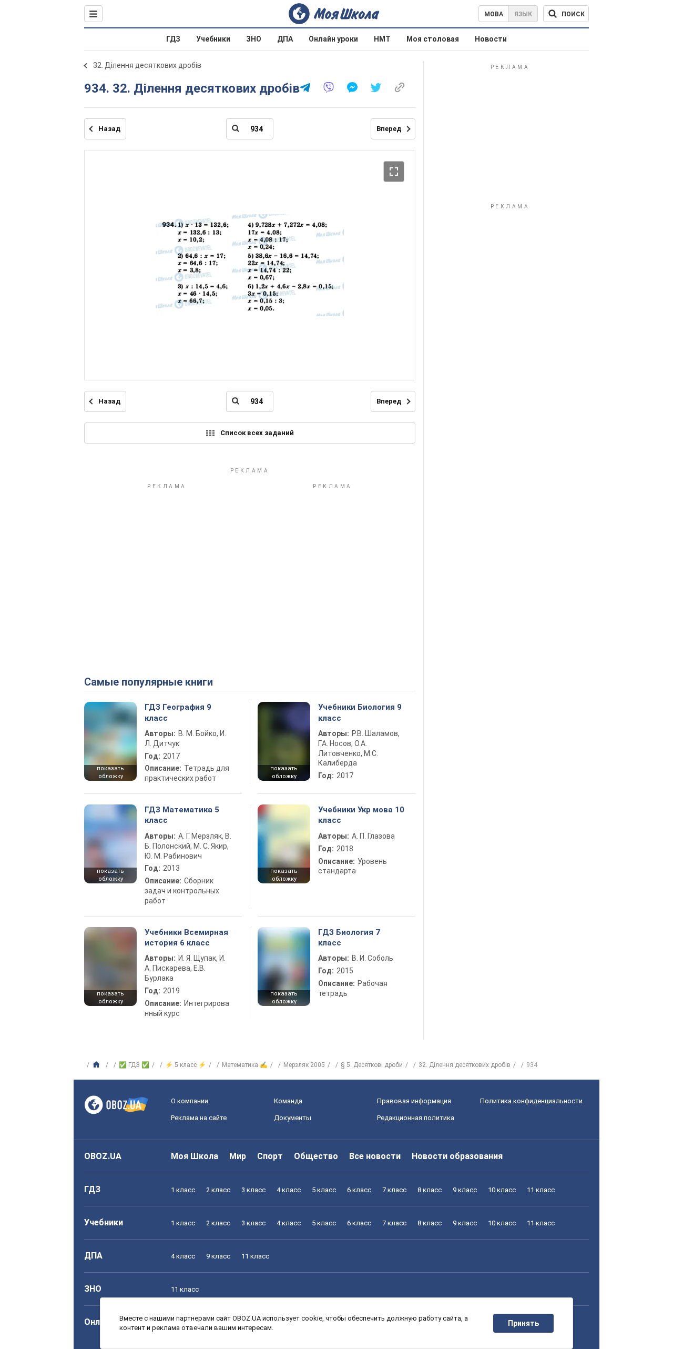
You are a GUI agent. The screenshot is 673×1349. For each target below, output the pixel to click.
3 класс (253, 1190)
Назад (109, 129)
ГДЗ (173, 39)
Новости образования (457, 1156)
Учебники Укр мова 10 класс (361, 815)
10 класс (502, 1190)
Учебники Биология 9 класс (360, 712)
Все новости (375, 1156)
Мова (493, 14)
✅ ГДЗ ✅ (134, 1065)
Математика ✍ (245, 1065)
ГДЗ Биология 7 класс (349, 938)
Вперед (388, 129)
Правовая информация (414, 1101)
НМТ (382, 39)
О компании (189, 1101)
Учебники (213, 39)
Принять (523, 1323)
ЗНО (253, 39)
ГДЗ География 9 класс (178, 712)
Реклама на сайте (199, 1118)
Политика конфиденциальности (531, 1101)
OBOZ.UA (102, 1156)
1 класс (183, 1190)
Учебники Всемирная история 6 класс (186, 938)
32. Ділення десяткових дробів (147, 65)
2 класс (218, 1190)
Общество (316, 1156)
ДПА (285, 39)
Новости (491, 39)
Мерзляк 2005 (304, 1065)
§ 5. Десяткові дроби (372, 1065)
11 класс (541, 1190)
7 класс (394, 1190)
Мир (237, 1156)
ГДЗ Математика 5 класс (182, 815)
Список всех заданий (257, 433)
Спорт (270, 1156)
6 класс (359, 1190)
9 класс (465, 1190)
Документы (292, 1118)
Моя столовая (432, 39)
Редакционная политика (415, 1118)
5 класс (324, 1190)
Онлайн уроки (333, 39)
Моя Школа (194, 1156)
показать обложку (110, 772)
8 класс (429, 1190)
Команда (288, 1101)
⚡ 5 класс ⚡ (185, 1065)
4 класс (289, 1190)
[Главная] (97, 1065)
